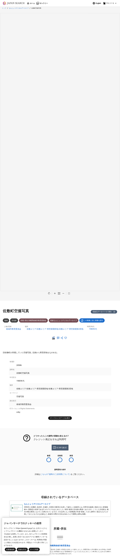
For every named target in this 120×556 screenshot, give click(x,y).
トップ (4, 8)
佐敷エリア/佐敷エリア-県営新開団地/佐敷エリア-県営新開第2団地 (55, 329)
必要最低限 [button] (10, 549)
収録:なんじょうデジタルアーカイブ (63, 320)
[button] (110, 3)
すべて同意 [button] (34, 549)
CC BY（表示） (61, 448)
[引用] (58, 338)
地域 (6, 320)
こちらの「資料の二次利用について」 (55, 474)
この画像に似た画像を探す (93, 320)
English (98, 3)
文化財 (14, 320)
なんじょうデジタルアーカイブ (19, 8)
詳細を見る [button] (22, 549)
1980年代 (93, 329)
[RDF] (54, 338)
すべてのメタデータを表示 (60, 418)
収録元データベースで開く (102, 312)
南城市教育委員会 (13, 329)
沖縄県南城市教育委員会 (60, 545)
